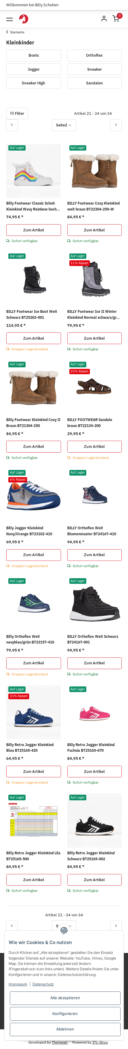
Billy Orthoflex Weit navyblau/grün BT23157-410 (30, 639)
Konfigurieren (65, 1013)
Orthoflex (94, 55)
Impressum (18, 984)
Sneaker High (33, 83)
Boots (34, 55)
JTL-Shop (100, 1042)
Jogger (34, 69)
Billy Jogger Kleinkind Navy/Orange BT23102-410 (29, 530)
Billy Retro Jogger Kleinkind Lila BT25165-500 (33, 855)
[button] (104, 19)
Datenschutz (43, 984)
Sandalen (94, 83)
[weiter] (116, 125)
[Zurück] (12, 125)
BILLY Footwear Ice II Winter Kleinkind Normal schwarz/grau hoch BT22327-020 (94, 314)
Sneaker (94, 69)
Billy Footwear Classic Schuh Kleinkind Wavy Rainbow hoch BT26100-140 (31, 206)
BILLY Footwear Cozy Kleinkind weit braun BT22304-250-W (93, 206)
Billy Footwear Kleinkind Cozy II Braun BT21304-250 (33, 422)
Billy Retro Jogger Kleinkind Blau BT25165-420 (30, 747)
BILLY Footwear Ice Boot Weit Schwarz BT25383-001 (31, 314)
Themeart (60, 1042)
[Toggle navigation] (9, 19)
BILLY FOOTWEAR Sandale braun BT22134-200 (89, 422)
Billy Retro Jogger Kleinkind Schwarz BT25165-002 (91, 855)
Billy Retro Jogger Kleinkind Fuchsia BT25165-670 (91, 747)
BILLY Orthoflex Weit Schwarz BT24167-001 (92, 639)
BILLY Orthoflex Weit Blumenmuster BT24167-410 (91, 530)
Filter (19, 113)
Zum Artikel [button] (33, 230)
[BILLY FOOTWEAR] (23, 19)
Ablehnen (65, 1029)
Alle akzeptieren (65, 997)
